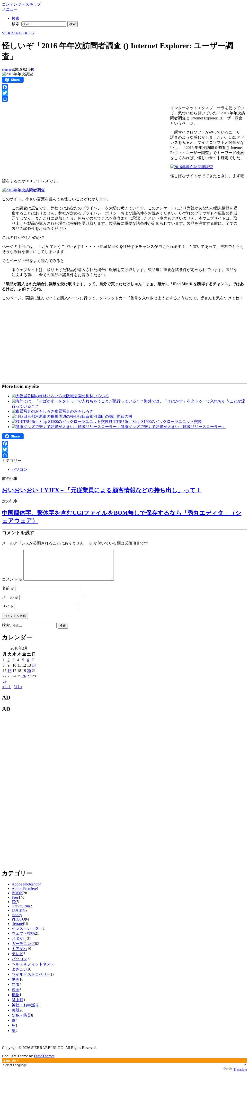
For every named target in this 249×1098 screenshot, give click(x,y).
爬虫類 (17, 1000)
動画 (15, 979)
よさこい (19, 969)
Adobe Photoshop (25, 884)
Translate (240, 1069)
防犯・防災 (21, 1015)
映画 (15, 990)
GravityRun (21, 906)
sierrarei (8, 69)
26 (24, 676)
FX (14, 902)
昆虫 (15, 984)
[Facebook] (124, 87)
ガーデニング (23, 944)
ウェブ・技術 (23, 933)
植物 (15, 995)
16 (9, 671)
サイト (8, 606)
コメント (12, 579)
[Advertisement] (43, 138)
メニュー (10, 9)
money (17, 915)
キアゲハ (19, 949)
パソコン (19, 469)
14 (34, 665)
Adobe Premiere (24, 888)
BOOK (17, 893)
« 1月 (6, 687)
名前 (8, 588)
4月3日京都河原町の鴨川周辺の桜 (103, 416)
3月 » (18, 687)
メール (10, 597)
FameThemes (44, 1056)
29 (5, 681)
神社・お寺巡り (25, 1005)
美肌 (15, 1010)
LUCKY (19, 910)
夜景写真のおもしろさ (73, 411)
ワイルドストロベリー (31, 974)
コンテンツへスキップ (21, 4)
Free (15, 897)
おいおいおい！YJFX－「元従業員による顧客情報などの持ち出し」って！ (102, 490)
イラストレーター (27, 928)
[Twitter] (124, 93)
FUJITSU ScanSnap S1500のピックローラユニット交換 (155, 421)
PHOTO (18, 919)
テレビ (17, 954)
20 (29, 671)
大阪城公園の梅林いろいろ (85, 396)
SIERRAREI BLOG (18, 33)
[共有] (124, 99)
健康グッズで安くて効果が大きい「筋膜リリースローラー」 (173, 427)
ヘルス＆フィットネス (31, 964)
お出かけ (19, 938)
